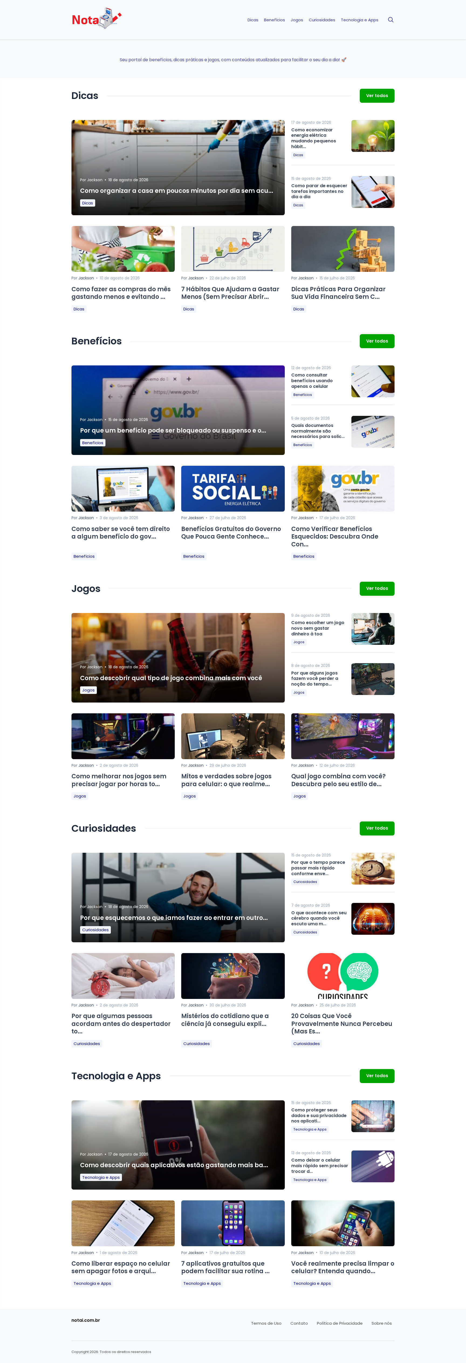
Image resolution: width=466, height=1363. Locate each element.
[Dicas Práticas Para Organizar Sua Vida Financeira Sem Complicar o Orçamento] (343, 270)
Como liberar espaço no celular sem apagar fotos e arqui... (120, 1267)
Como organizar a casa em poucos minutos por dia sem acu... (176, 191)
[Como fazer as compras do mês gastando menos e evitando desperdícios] (123, 270)
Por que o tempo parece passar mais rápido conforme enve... (318, 868)
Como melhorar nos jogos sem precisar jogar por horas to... (118, 780)
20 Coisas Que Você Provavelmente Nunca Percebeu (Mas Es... (341, 1024)
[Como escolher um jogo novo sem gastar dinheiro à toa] (373, 629)
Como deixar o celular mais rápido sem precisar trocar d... (319, 1165)
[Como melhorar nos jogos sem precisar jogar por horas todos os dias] (123, 758)
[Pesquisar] (391, 19)
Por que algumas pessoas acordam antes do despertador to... (121, 1024)
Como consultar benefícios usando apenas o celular (312, 380)
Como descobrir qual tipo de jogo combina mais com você (171, 678)
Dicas (253, 20)
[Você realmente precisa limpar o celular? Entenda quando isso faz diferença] (343, 1245)
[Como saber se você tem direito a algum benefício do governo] (123, 510)
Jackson (94, 180)
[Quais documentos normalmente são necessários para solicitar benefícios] (373, 432)
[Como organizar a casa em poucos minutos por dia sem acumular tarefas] (178, 172)
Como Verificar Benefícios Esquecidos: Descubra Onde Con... (334, 537)
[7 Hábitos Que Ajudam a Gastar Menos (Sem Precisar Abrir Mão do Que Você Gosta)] (233, 270)
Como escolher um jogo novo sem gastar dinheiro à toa (317, 628)
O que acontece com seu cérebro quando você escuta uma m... (319, 918)
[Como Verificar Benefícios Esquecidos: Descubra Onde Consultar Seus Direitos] (343, 510)
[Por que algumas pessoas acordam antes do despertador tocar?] (123, 997)
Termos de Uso (266, 1323)
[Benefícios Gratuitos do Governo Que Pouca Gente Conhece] (233, 510)
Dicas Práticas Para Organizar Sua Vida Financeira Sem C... (338, 293)
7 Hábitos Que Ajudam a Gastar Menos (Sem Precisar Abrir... (230, 293)
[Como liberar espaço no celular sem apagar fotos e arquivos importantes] (123, 1245)
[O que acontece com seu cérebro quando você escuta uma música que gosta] (373, 919)
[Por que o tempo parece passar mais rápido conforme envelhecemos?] (373, 869)
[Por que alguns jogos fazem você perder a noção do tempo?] (373, 679)
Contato (299, 1323)
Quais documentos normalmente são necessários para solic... (318, 431)
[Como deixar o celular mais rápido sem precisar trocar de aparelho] (373, 1166)
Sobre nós (382, 1323)
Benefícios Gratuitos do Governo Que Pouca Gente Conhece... (231, 533)
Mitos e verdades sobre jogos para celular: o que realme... (226, 780)
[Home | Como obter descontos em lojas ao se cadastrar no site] (109, 19)
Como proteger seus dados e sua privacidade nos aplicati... (319, 1115)
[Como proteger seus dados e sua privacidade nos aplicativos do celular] (373, 1116)
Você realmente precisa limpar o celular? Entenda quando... (342, 1267)
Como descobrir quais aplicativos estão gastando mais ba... (174, 1165)
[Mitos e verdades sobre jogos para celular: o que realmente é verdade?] (233, 758)
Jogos (297, 20)
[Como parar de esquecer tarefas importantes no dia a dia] (373, 192)
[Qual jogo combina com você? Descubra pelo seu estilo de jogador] (343, 758)
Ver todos (377, 96)
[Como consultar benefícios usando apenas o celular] (373, 381)
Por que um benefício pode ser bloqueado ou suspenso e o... (173, 430)
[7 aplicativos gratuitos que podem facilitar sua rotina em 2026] (233, 1245)
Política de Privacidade (340, 1323)
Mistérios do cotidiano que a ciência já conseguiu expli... (225, 1020)
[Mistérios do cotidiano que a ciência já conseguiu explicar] (233, 997)
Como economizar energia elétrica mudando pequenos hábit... (313, 138)
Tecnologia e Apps (359, 20)
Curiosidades (322, 20)
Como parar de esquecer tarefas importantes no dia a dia (319, 191)
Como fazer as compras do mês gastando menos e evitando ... (121, 293)
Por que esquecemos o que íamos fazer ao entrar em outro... (174, 918)
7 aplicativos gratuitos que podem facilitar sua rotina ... (225, 1267)
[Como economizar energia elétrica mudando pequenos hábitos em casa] (373, 136)
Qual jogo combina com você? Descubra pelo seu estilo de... (338, 780)
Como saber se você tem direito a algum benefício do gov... (120, 533)
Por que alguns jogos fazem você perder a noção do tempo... (314, 678)
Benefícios (274, 20)
